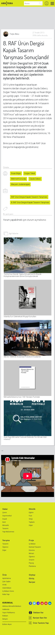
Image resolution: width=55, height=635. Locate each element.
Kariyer (32, 582)
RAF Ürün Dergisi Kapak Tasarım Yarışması (29, 197)
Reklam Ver (38, 613)
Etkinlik (32, 509)
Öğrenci (5, 547)
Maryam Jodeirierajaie (20, 184)
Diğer (31, 525)
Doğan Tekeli (29, 173)
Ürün (4, 575)
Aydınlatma (6, 578)
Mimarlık (5, 525)
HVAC (4, 585)
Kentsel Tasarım (35, 547)
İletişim (5, 619)
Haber (5, 509)
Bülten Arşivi (7, 624)
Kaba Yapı (5, 594)
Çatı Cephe (6, 581)
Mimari (31, 553)
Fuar (30, 516)
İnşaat (4, 519)
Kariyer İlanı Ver (40, 618)
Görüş (31, 578)
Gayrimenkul (7, 516)
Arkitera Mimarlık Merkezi (11, 606)
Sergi (31, 519)
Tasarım (5, 528)
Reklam (5, 616)
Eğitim (31, 512)
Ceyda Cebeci (35, 179)
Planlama (32, 566)
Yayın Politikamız (8, 613)
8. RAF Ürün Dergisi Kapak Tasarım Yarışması (30, 202)
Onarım (31, 560)
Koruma (32, 550)
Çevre (4, 512)
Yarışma (6, 540)
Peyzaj (31, 563)
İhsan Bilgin (16, 173)
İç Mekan (32, 544)
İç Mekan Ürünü (8, 591)
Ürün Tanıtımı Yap (41, 623)
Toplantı (32, 522)
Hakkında (5, 609)
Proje (31, 540)
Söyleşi (32, 575)
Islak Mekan (6, 588)
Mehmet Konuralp (18, 179)
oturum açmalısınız (36, 219)
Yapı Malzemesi (8, 532)
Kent (4, 522)
